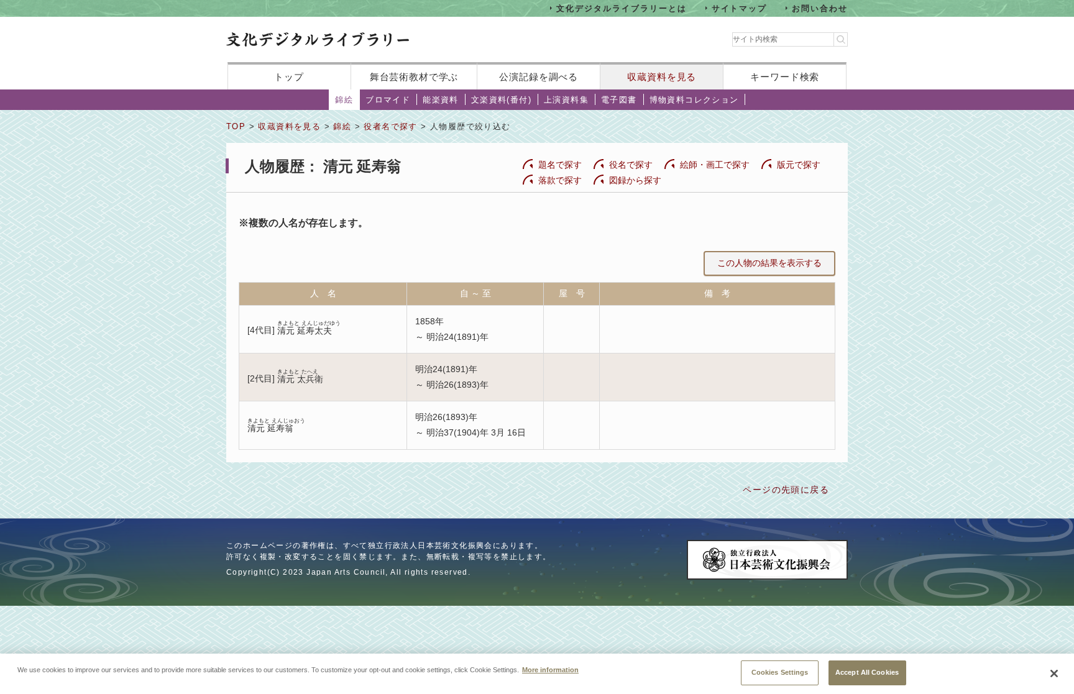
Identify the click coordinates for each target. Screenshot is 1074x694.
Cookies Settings (780, 672)
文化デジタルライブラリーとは (621, 8)
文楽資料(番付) (501, 99)
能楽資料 (441, 99)
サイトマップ (740, 8)
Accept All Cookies (867, 672)
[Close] (1054, 673)
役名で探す (631, 165)
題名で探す (560, 165)
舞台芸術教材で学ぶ (414, 76)
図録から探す (635, 180)
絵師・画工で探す (715, 165)
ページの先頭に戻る (786, 490)
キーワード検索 (784, 76)
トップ (289, 76)
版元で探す (798, 165)
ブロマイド (387, 99)
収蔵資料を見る (661, 76)
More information (550, 669)
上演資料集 (566, 99)
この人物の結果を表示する (769, 263)
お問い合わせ (820, 8)
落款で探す (560, 180)
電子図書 (619, 99)
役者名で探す (390, 126)
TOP (236, 126)
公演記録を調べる (538, 76)
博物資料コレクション (694, 99)
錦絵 (344, 99)
